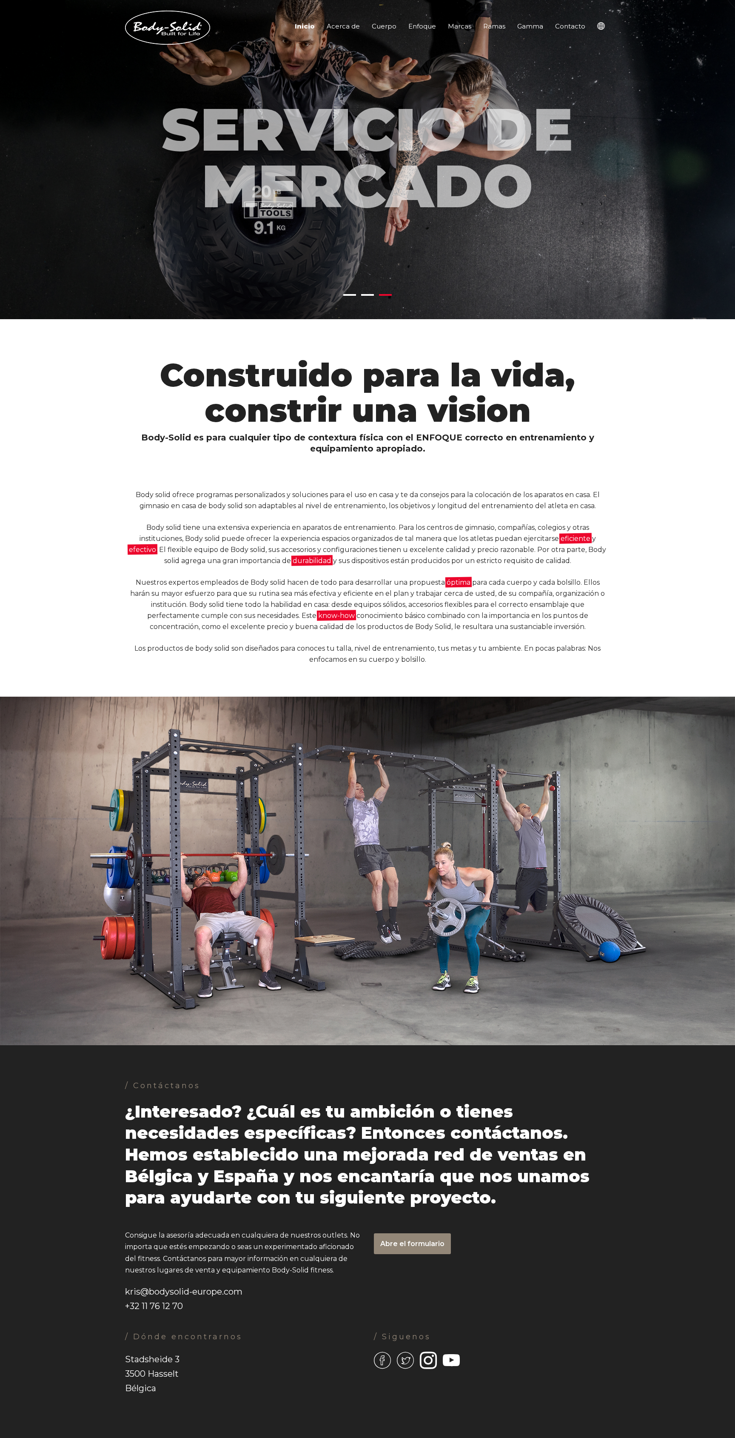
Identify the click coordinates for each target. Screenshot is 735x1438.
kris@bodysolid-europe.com (183, 1291)
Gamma (530, 26)
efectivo (142, 550)
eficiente (575, 539)
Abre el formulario (412, 1244)
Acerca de (343, 26)
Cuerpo (384, 26)
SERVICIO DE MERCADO (367, 151)
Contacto (570, 26)
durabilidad (312, 561)
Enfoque (422, 26)
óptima (458, 582)
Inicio (305, 26)
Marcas (459, 26)
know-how (336, 616)
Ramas (494, 26)
